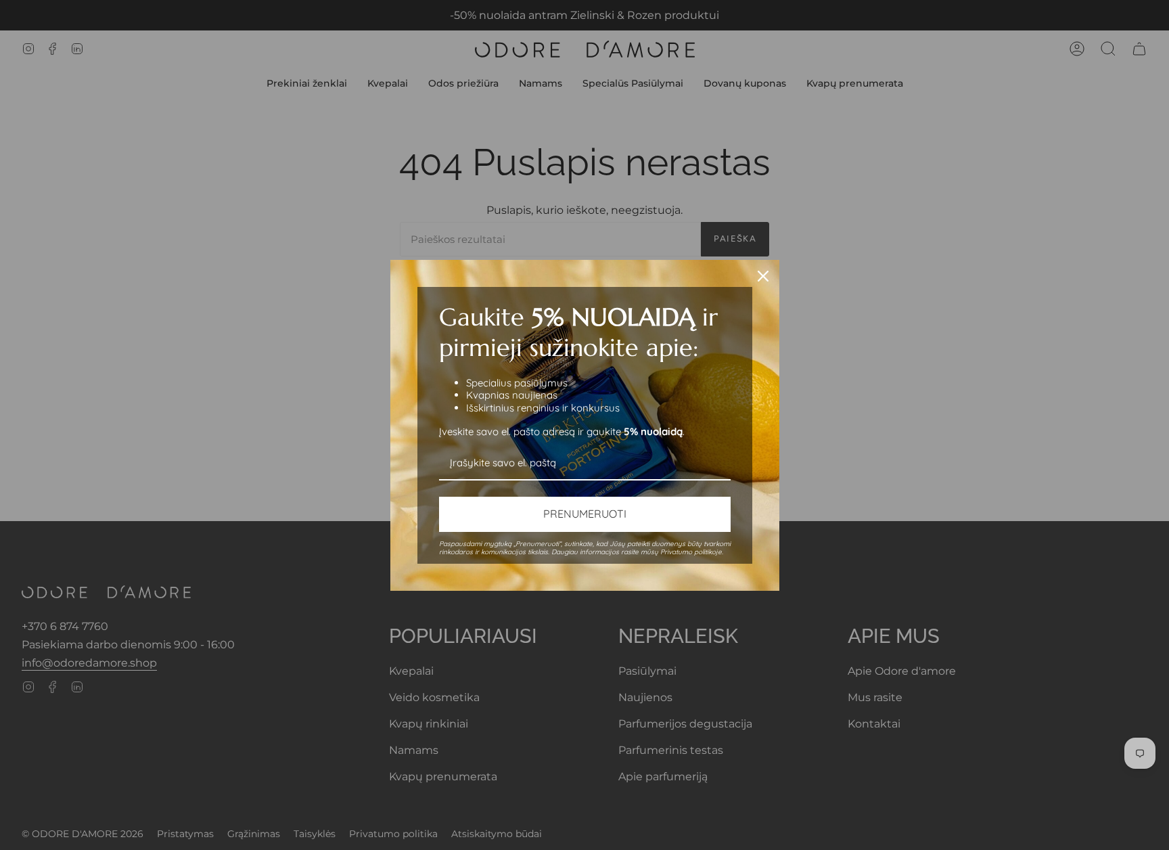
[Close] (763, 276)
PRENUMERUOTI (584, 513)
